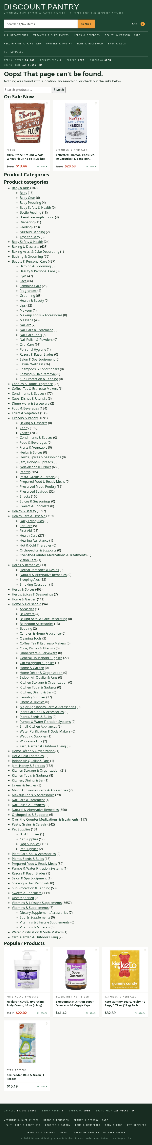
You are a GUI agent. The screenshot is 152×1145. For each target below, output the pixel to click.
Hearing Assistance (34, 540)
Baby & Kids (117, 43)
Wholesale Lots (31, 741)
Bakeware (27, 614)
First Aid (26, 530)
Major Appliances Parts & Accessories (48, 707)
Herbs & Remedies (87, 35)
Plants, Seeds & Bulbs (36, 717)
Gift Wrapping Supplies (37, 663)
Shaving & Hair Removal (38, 374)
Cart (137, 24)
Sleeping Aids (30, 579)
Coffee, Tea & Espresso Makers (35, 388)
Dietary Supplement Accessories (44, 912)
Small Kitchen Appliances (38, 726)
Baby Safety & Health (35, 207)
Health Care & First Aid (22, 43)
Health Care (28, 535)
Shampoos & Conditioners (39, 369)
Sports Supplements (35, 917)
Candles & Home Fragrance (32, 384)
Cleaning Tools (31, 638)
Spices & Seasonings (35, 501)
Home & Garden (24, 599)
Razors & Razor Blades (36, 354)
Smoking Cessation (34, 584)
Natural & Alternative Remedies (43, 575)
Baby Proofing (30, 202)
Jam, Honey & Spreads (36, 462)
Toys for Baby (30, 237)
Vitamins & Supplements (51, 35)
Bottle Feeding (30, 212)
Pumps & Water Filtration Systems (45, 721)
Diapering (27, 222)
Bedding (26, 628)
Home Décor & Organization (41, 673)
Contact (64, 1132)
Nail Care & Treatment (36, 330)
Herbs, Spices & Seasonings (40, 457)
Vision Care (28, 560)
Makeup (26, 310)
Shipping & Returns (41, 1132)
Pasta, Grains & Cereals (37, 477)
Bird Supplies (29, 834)
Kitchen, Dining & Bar (36, 692)
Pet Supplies (13, 52)
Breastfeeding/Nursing (37, 217)
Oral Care (27, 344)
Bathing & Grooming (27, 256)
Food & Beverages (25, 408)
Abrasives (27, 609)
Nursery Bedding (32, 232)
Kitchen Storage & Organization (43, 682)
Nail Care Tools (31, 335)
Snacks (25, 496)
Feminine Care (30, 286)
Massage (26, 320)
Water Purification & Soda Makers (45, 731)
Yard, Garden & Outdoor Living (43, 746)
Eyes (23, 276)
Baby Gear (27, 197)
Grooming (27, 295)
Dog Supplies (30, 844)
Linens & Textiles (32, 702)
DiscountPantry (41, 7)
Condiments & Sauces (28, 393)
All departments (16, 35)
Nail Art (25, 325)
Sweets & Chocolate (34, 506)
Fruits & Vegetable (25, 413)
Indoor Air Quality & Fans (38, 677)
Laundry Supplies (33, 697)
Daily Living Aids (32, 521)
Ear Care (26, 526)
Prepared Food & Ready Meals (42, 481)
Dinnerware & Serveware (30, 403)
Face (23, 281)
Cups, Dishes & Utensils (29, 398)
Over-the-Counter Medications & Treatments (53, 555)
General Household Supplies (41, 658)
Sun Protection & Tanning (39, 379)
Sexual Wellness (32, 364)
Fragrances (28, 290)
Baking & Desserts (25, 246)
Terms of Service (86, 1132)
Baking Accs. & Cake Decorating (35, 251)
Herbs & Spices (31, 452)
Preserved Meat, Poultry (38, 486)
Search (86, 24)
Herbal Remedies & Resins (39, 570)
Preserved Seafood (34, 491)
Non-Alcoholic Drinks (35, 467)
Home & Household (90, 43)
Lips (23, 305)
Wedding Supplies (33, 736)
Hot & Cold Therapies (36, 545)
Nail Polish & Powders (36, 339)
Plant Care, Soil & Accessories (42, 712)
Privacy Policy (114, 1132)
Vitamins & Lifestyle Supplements (37, 903)
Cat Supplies (29, 839)
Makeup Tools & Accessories (41, 315)
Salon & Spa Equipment (37, 359)
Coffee (24, 433)
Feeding (26, 227)
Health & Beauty (32, 300)
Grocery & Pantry (59, 43)
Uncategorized (23, 898)
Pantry (25, 472)
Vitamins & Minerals (35, 927)
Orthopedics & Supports (38, 550)
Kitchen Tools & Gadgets (38, 687)
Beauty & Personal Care (122, 35)
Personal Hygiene (33, 349)
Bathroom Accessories (36, 624)
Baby (23, 193)
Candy (24, 428)
